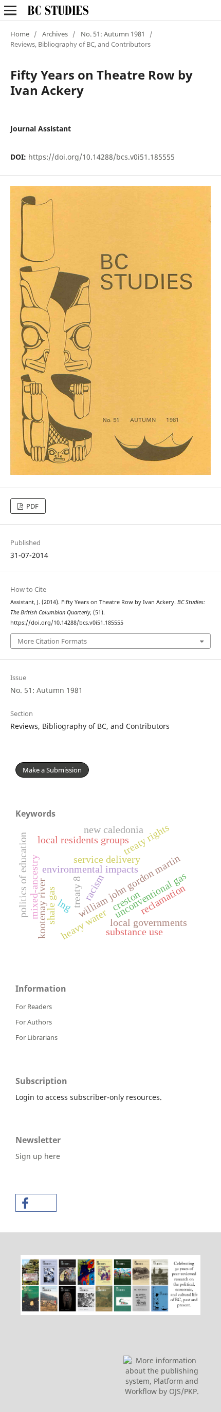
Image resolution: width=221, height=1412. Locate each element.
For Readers (33, 1006)
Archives (55, 33)
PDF (32, 506)
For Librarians (36, 1037)
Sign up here (37, 1156)
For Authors (33, 1022)
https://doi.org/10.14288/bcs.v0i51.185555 (101, 157)
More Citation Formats (52, 641)
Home (19, 33)
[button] (36, 1203)
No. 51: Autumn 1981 (113, 33)
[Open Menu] (10, 10)
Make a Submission (52, 770)
